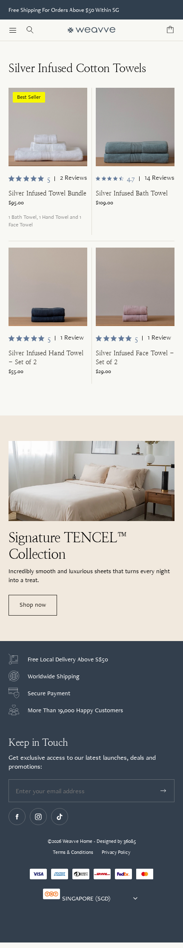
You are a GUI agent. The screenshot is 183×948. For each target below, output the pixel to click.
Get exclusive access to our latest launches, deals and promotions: (82, 762)
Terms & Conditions (73, 852)
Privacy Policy (116, 852)
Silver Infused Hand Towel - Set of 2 (46, 357)
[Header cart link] (170, 30)
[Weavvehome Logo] (91, 30)
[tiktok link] (59, 816)
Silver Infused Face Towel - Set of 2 (135, 357)
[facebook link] (17, 816)
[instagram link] (38, 816)
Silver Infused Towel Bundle (47, 193)
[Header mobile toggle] (13, 30)
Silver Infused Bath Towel (132, 193)
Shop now (33, 604)
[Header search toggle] (30, 30)
